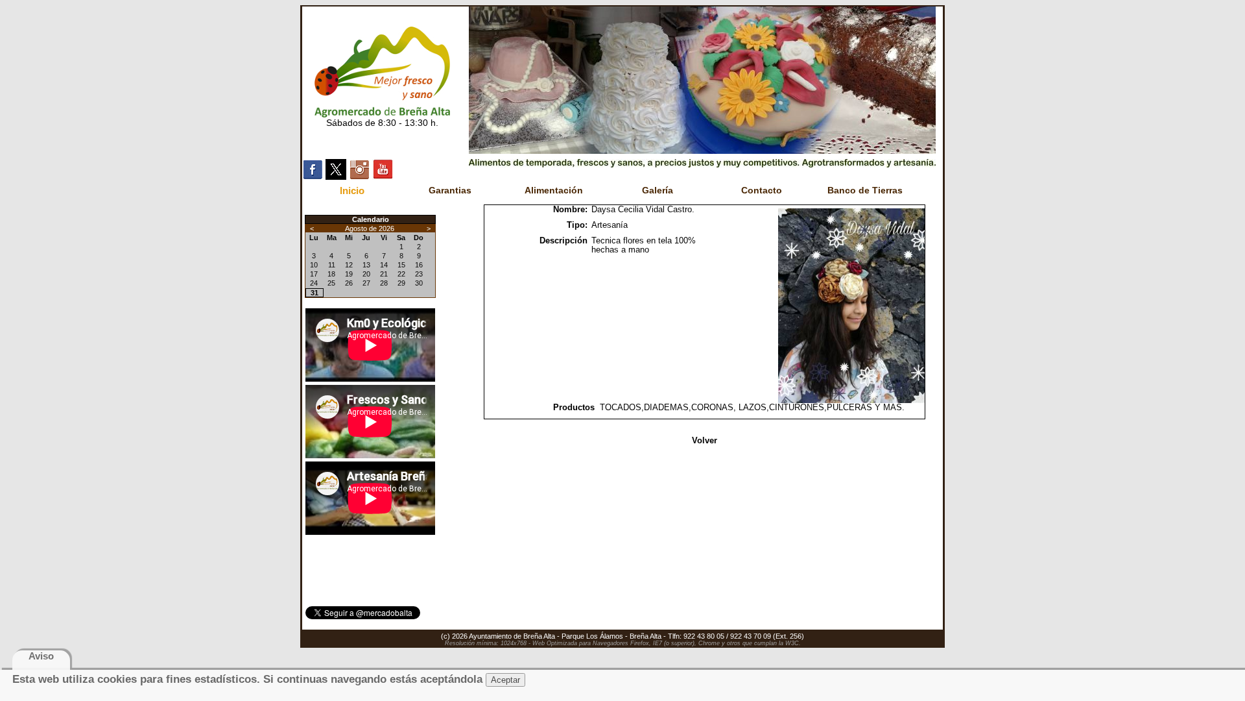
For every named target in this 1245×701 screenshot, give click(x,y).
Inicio (352, 190)
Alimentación (554, 190)
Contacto (761, 190)
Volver (704, 440)
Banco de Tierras (865, 190)
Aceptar (505, 680)
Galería (657, 190)
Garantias (450, 190)
